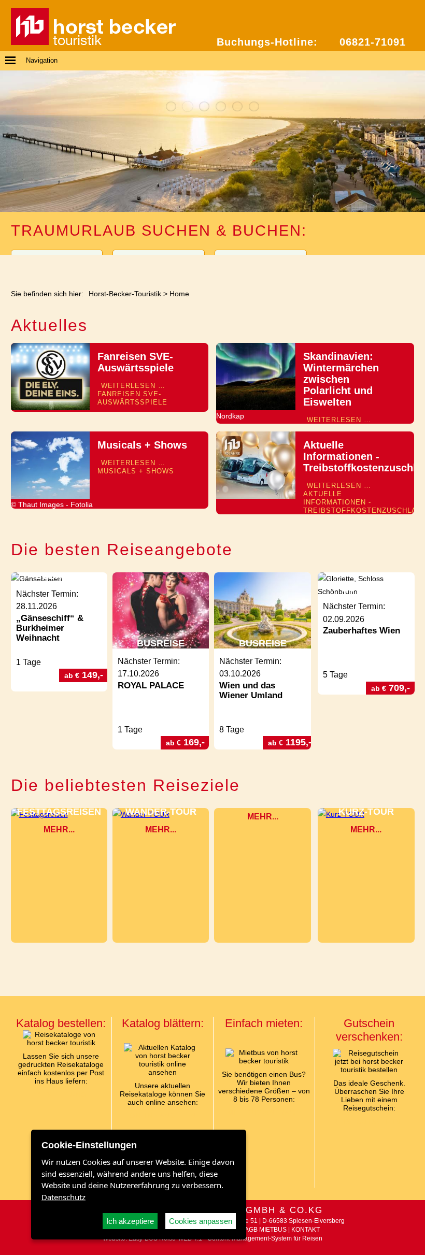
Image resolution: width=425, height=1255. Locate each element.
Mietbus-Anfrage (264, 1113)
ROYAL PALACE (151, 685)
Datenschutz (63, 1197)
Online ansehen (163, 1116)
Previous (9, 141)
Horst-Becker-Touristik (125, 294)
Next (415, 141)
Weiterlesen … (132, 394)
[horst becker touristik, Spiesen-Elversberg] (93, 42)
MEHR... (59, 829)
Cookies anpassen (200, 1221)
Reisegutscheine (369, 1122)
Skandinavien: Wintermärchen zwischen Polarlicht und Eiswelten (341, 379)
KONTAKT (305, 1229)
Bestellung (61, 1095)
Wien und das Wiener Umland (250, 690)
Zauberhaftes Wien (361, 631)
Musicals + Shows (142, 445)
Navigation (42, 60)
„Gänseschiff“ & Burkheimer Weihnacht (49, 628)
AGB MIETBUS (266, 1229)
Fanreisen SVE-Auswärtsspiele (135, 362)
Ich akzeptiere (130, 1221)
